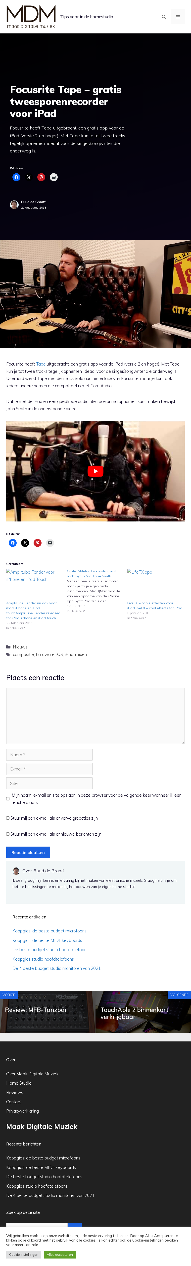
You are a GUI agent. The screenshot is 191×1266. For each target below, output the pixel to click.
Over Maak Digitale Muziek (32, 1073)
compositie (23, 654)
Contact (13, 1101)
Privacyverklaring (22, 1111)
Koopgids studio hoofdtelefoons (43, 959)
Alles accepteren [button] (60, 1255)
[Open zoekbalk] (164, 16)
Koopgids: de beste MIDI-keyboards (47, 940)
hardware (45, 654)
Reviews (14, 1092)
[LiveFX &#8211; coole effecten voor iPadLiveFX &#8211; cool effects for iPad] (155, 585)
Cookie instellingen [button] (23, 1255)
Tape (41, 364)
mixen (81, 654)
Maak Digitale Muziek (42, 1126)
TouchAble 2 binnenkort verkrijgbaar (134, 1013)
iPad (69, 654)
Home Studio (19, 1083)
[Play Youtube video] (95, 471)
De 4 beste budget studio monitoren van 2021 (56, 968)
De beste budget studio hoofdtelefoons (50, 949)
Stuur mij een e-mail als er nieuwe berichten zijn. (56, 834)
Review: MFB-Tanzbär (36, 1009)
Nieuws (20, 646)
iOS (59, 654)
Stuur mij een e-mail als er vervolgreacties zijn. (54, 818)
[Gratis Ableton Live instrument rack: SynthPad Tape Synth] (97, 591)
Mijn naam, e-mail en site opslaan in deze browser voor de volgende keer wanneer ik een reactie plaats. (97, 798)
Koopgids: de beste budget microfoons (49, 930)
